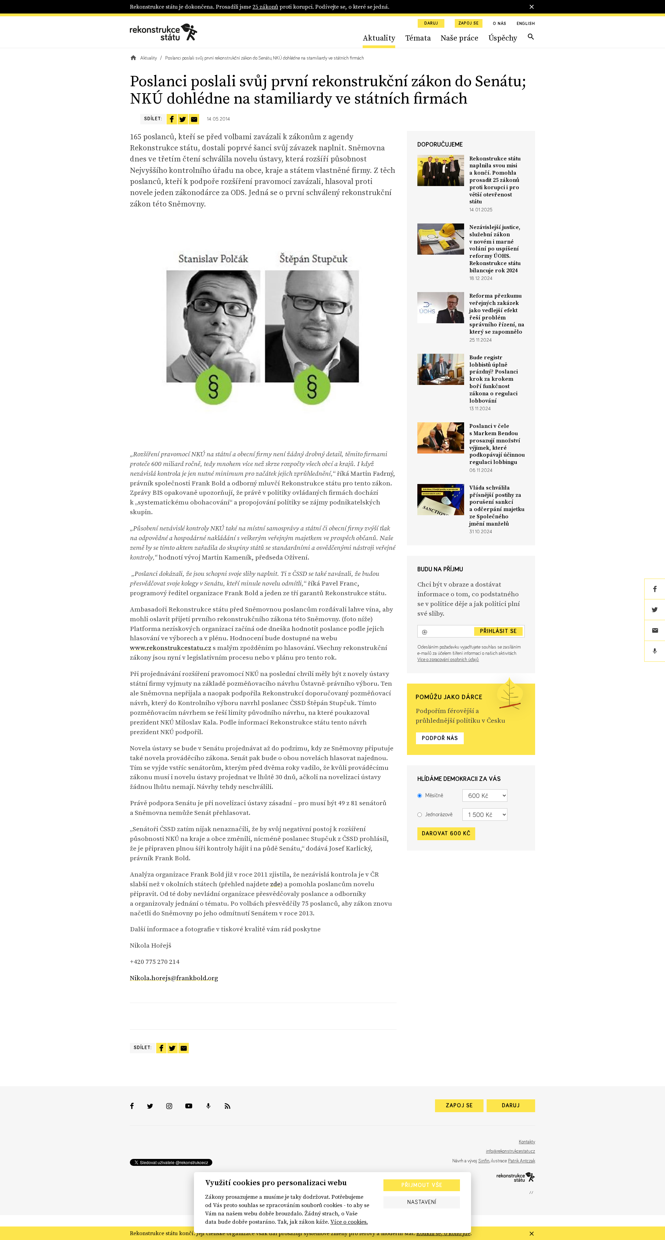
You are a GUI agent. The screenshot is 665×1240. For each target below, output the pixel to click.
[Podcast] (654, 651)
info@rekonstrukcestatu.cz (510, 1151)
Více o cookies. (349, 1221)
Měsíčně (434, 795)
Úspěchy (502, 38)
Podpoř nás (440, 738)
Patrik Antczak (521, 1161)
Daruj (431, 23)
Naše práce (459, 38)
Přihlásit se (498, 631)
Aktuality (379, 38)
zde (275, 883)
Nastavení (421, 1202)
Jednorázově (438, 814)
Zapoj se (469, 23)
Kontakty (527, 1142)
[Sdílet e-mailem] (194, 119)
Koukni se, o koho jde (443, 1233)
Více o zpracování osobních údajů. (448, 659)
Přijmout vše (421, 1185)
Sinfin (483, 1161)
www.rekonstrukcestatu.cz (170, 647)
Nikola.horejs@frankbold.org (174, 977)
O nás (499, 24)
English (526, 24)
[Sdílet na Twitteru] (183, 119)
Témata (418, 38)
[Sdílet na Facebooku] (172, 119)
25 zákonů (265, 6)
